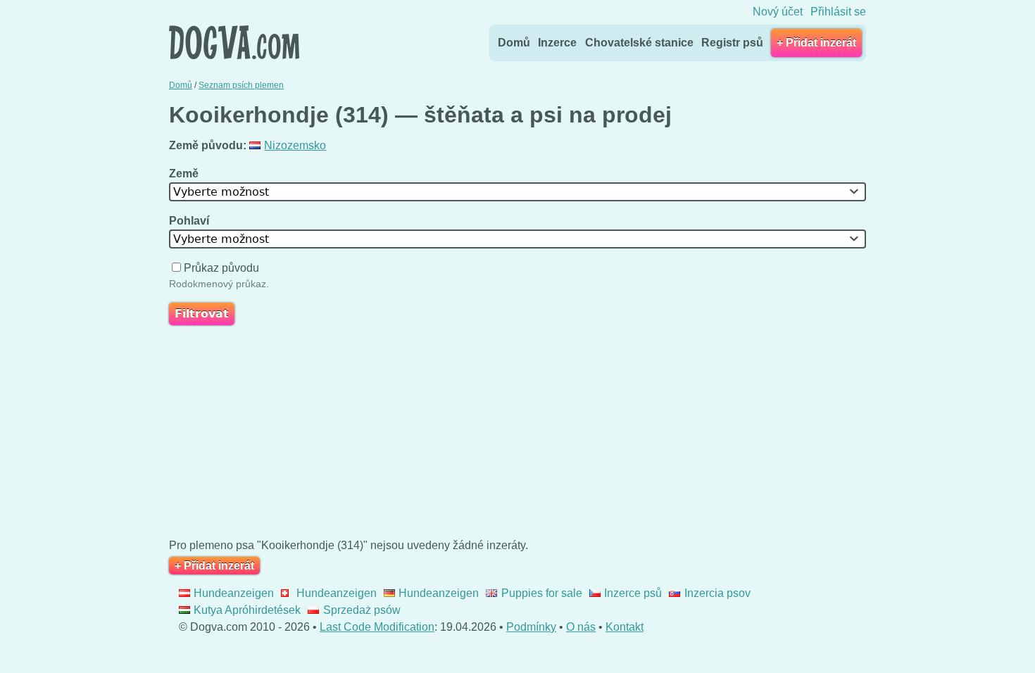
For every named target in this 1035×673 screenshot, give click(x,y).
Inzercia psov (717, 593)
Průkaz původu (221, 268)
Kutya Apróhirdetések (247, 610)
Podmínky (531, 627)
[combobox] (517, 191)
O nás (581, 627)
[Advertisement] (517, 435)
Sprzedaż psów (361, 610)
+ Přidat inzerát (816, 43)
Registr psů (732, 43)
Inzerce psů (633, 593)
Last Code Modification (377, 627)
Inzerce (557, 43)
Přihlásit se (838, 12)
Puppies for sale (541, 593)
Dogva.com (234, 42)
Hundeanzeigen (234, 593)
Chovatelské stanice (639, 43)
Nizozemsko (295, 145)
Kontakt (625, 627)
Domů (514, 43)
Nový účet (778, 12)
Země (185, 174)
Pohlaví (190, 221)
